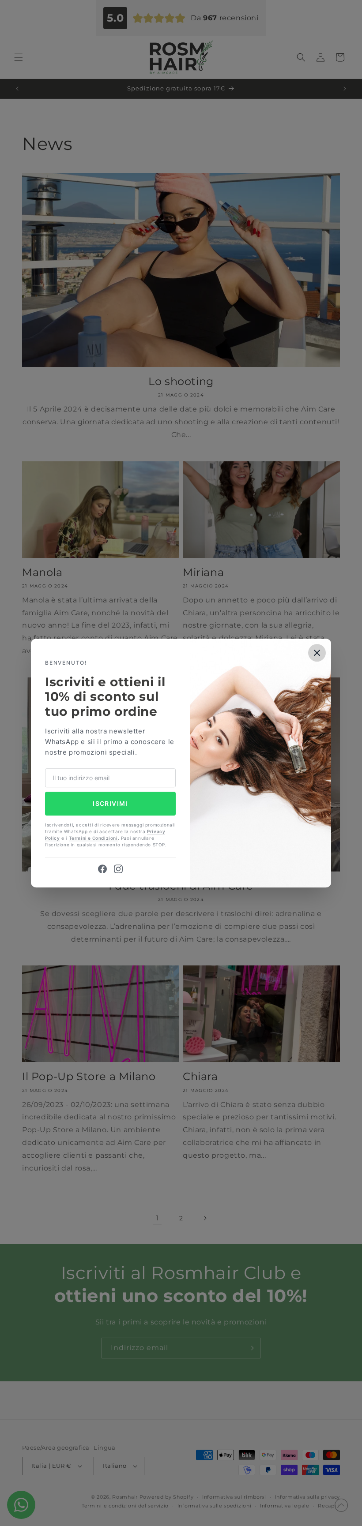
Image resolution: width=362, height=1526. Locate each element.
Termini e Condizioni (93, 838)
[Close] (317, 653)
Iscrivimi (110, 804)
